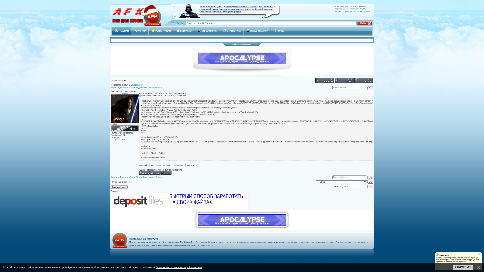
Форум (114, 88)
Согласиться (463, 267)
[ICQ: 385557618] (166, 173)
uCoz (131, 88)
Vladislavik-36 (137, 85)
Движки (122, 88)
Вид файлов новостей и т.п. (149, 88)
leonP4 (125, 93)
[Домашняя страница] (155, 173)
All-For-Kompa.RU (147, 239)
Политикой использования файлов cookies (179, 267)
